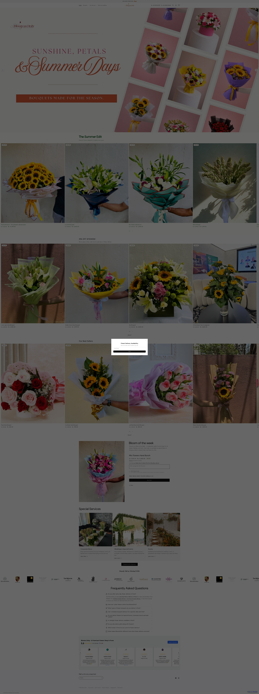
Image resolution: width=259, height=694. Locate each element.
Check (129, 351)
